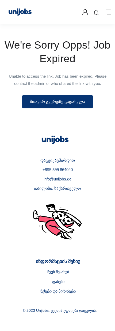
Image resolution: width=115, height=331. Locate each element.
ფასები (58, 281)
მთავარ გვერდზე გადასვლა (57, 101)
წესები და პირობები (58, 291)
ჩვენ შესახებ (58, 272)
